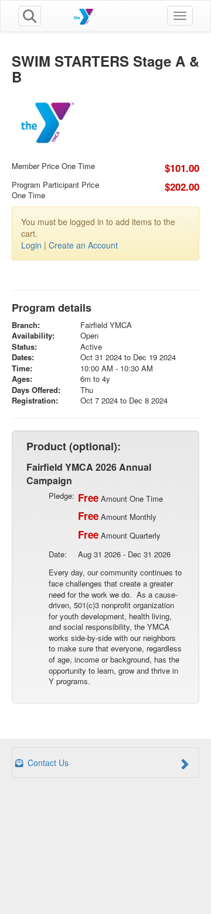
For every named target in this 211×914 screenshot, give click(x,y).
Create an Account (83, 245)
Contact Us (47, 762)
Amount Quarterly (119, 534)
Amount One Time (120, 498)
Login (31, 245)
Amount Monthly (117, 516)
